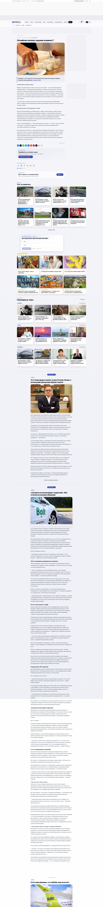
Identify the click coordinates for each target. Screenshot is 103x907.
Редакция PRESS (34, 37)
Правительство (28, 25)
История (19, 303)
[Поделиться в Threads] (36, 145)
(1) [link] (62, 202)
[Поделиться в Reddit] (31, 145)
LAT (89, 22)
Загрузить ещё (51, 229)
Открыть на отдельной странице (51, 480)
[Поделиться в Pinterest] (34, 145)
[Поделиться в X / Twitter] (21, 145)
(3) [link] (42, 224)
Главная (26, 22)
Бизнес (22, 35)
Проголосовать (26, 248)
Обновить (82, 299)
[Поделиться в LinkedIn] (28, 145)
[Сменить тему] (84, 22)
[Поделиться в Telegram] (26, 145)
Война (19, 325)
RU (87, 22)
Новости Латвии (38, 22)
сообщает (35, 80)
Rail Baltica (20, 347)
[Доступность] (90, 1)
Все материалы (82, 303)
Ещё (70, 22)
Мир (44, 22)
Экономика (18, 25)
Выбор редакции (58, 22)
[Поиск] (78, 22)
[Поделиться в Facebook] (18, 145)
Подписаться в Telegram (26, 156)
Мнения (65, 22)
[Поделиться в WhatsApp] (23, 145)
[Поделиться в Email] (39, 145)
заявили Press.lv (48, 539)
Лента (31, 22)
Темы (13, 25)
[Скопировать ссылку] (42, 145)
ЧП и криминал (50, 22)
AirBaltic (23, 25)
